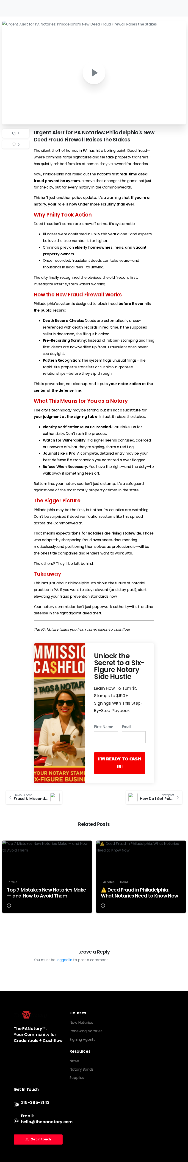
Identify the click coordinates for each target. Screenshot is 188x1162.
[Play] (94, 72)
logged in (64, 959)
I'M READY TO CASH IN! (119, 763)
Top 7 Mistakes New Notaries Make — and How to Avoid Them (46, 893)
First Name (103, 726)
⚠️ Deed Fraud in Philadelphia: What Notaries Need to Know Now (139, 893)
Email (126, 726)
